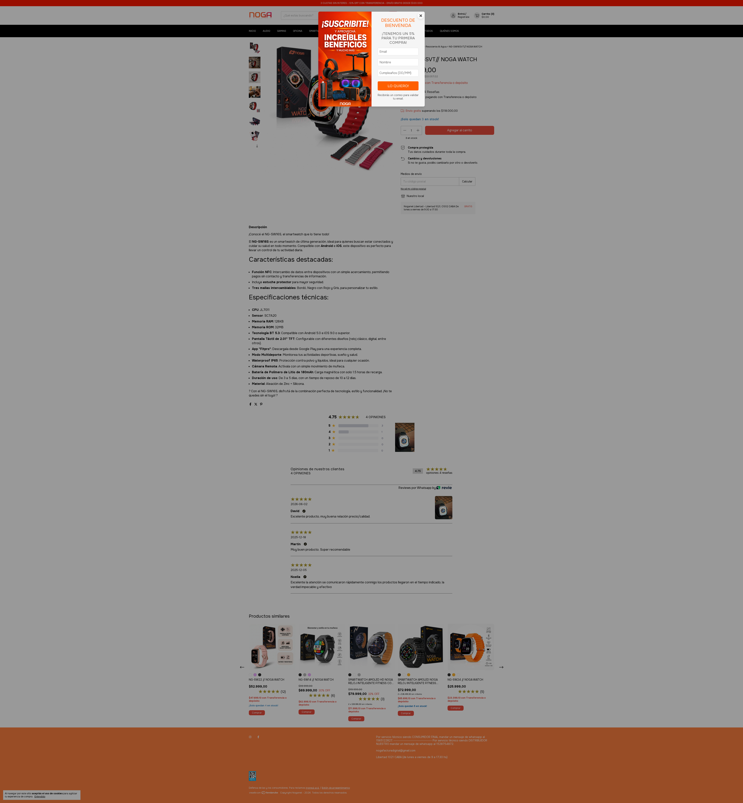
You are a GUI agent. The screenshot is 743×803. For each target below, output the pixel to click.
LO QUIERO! (398, 85)
